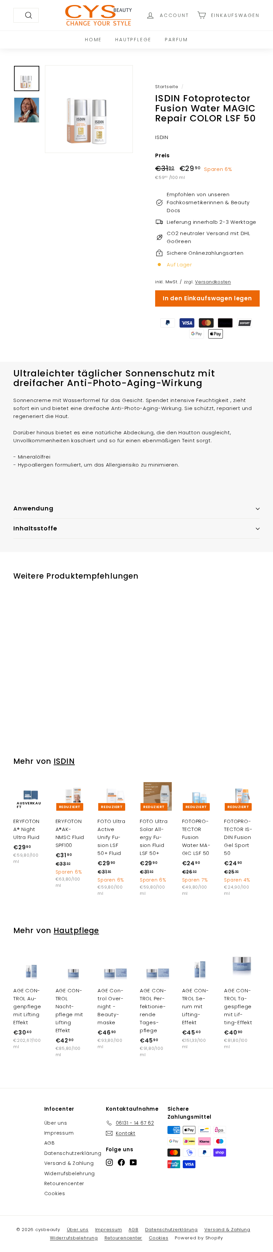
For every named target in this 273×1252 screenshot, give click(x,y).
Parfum (176, 39)
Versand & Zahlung (69, 1163)
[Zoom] (89, 109)
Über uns (55, 1123)
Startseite (166, 86)
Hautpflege (133, 39)
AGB (49, 1143)
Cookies (54, 1193)
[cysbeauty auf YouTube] (133, 1162)
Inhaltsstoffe (35, 528)
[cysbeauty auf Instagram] (109, 1162)
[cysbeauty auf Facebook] (121, 1162)
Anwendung (33, 508)
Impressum (59, 1133)
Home (93, 39)
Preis (162, 155)
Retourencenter (64, 1183)
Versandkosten (213, 282)
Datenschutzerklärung (73, 1153)
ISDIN (64, 761)
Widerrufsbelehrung (69, 1173)
